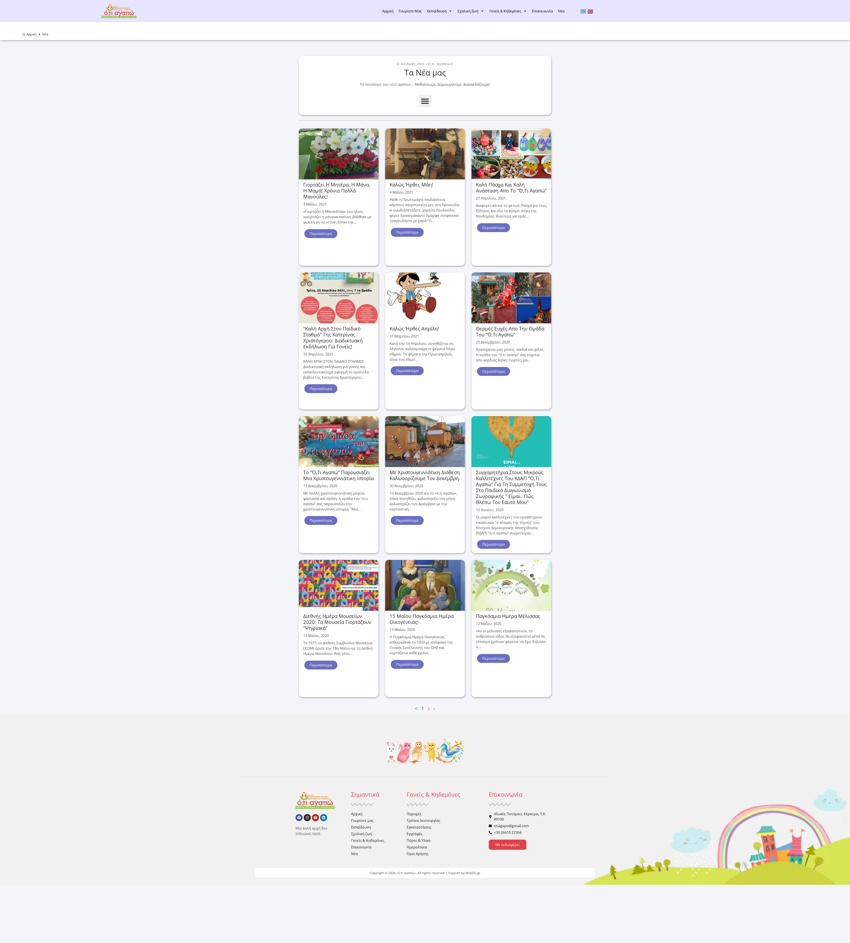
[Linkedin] (323, 817)
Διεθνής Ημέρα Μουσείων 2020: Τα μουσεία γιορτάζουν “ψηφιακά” (337, 622)
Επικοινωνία (542, 11)
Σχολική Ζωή (468, 11)
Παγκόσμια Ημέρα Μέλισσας (508, 616)
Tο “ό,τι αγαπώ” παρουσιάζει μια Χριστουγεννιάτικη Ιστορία (338, 475)
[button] (425, 101)
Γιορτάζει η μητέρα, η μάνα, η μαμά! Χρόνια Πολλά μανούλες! (336, 190)
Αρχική (387, 11)
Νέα (561, 11)
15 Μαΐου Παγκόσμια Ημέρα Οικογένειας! (422, 619)
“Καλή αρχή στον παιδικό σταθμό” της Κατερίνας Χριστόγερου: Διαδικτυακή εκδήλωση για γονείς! (333, 337)
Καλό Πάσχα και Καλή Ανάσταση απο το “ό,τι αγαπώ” (511, 187)
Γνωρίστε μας (410, 11)
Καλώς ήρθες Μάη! (411, 184)
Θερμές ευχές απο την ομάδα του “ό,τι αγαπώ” (510, 331)
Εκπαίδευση (437, 11)
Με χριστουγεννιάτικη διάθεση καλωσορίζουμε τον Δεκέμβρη (425, 475)
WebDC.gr (473, 873)
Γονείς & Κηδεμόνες (505, 11)
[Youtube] (315, 817)
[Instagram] (307, 817)
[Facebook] (299, 817)
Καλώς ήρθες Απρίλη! (414, 328)
